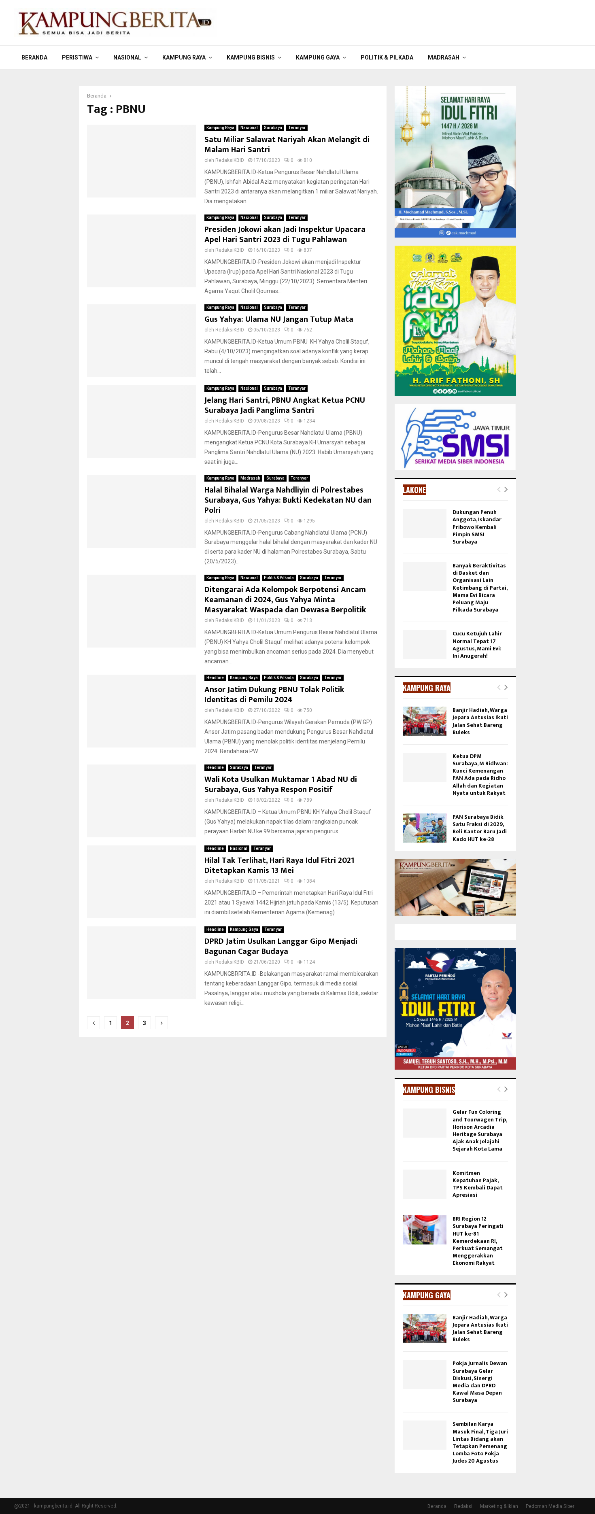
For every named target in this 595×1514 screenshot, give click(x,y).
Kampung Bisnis (251, 57)
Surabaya (273, 127)
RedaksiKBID (229, 160)
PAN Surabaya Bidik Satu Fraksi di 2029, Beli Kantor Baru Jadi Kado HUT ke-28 (480, 828)
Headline (215, 677)
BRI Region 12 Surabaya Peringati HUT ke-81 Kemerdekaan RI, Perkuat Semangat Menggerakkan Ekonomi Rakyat (478, 1241)
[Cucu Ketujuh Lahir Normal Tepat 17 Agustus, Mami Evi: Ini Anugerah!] (424, 644)
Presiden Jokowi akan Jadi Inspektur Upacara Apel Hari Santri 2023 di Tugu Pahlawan (285, 234)
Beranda (34, 57)
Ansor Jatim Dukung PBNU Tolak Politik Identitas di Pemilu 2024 (274, 695)
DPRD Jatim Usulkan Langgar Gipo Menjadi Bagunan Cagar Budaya (280, 946)
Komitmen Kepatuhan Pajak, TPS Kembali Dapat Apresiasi (478, 1184)
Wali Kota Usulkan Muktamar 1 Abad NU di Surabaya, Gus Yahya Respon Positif (280, 784)
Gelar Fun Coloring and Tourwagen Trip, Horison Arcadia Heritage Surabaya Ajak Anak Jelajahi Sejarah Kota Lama (480, 1130)
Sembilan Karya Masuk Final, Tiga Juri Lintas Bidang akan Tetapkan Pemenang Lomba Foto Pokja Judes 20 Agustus (480, 1442)
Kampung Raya (184, 57)
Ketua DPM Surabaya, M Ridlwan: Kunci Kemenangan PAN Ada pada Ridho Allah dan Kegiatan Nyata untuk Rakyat (480, 775)
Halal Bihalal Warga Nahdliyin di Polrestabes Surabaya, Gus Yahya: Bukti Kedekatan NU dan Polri (288, 500)
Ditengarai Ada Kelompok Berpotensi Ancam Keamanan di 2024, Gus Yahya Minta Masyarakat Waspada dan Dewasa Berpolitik (285, 600)
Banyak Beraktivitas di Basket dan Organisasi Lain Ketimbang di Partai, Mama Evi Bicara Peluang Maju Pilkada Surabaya (480, 587)
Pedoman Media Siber (550, 1506)
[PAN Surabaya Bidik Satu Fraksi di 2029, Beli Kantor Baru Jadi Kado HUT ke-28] (424, 828)
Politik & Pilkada (387, 57)
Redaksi (463, 1506)
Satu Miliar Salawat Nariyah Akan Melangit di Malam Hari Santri (287, 145)
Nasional (127, 57)
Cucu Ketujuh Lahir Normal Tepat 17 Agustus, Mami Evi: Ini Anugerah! (477, 644)
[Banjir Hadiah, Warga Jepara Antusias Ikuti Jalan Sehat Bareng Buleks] (424, 721)
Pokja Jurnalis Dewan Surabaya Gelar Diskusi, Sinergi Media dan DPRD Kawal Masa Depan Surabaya (480, 1382)
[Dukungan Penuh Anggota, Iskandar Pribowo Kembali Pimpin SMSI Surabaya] (424, 523)
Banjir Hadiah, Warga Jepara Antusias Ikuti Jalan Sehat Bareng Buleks (480, 721)
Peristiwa (77, 57)
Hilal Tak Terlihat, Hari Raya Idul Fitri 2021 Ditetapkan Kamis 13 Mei (279, 865)
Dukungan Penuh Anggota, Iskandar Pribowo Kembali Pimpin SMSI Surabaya (477, 526)
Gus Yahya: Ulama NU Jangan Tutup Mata (278, 319)
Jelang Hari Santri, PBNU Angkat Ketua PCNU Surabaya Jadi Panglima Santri (284, 405)
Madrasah (443, 57)
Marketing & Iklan (499, 1506)
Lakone (414, 489)
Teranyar (297, 127)
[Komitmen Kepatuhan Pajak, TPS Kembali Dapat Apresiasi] (424, 1184)
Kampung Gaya (318, 57)
